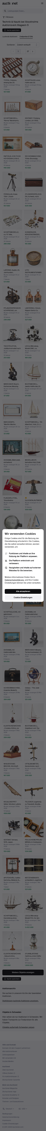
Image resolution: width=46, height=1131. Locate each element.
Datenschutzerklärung (14, 580)
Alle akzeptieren (23, 591)
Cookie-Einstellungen (23, 597)
